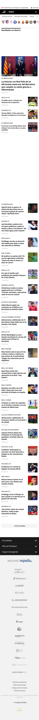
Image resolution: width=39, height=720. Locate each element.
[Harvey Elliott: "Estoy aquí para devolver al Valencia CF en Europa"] (33, 114)
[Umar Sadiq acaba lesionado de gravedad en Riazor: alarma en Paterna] (33, 510)
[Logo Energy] (19, 621)
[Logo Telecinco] (19, 578)
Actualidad (7, 540)
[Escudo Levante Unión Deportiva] (35, 22)
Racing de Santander (10, 430)
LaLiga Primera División (11, 317)
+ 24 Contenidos (19, 526)
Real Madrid (6, 349)
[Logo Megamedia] (20, 702)
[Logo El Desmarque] (19, 600)
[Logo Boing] (19, 614)
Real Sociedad (7, 368)
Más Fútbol (6, 253)
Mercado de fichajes (20, 16)
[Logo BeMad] (19, 628)
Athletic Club (7, 447)
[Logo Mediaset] (19, 562)
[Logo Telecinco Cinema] (19, 643)
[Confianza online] (19, 712)
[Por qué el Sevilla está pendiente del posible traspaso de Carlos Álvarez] (33, 274)
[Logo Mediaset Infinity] (20, 571)
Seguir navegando (10, 552)
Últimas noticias (7, 16)
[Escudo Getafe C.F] (31, 22)
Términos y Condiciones (20, 682)
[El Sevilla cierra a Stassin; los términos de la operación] (33, 101)
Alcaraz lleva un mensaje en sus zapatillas (15, 8)
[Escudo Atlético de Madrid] (7, 22)
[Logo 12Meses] (19, 650)
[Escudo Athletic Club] (3, 22)
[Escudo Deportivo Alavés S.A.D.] (15, 22)
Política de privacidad (19, 685)
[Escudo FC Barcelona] (27, 22)
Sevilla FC (5, 97)
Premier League (7, 285)
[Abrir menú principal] (36, 12)
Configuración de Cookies (19, 688)
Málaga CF (5, 238)
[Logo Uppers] (19, 636)
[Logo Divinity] (19, 592)
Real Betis (5, 476)
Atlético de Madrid (9, 302)
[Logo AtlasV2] (19, 658)
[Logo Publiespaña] (19, 664)
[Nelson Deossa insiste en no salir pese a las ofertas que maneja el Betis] (33, 480)
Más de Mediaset (9, 546)
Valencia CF (6, 110)
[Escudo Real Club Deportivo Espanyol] (23, 22)
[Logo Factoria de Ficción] (19, 607)
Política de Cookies (19, 690)
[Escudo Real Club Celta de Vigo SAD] (11, 22)
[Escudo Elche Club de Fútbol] (19, 22)
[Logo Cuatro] (19, 585)
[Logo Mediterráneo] (19, 672)
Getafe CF (5, 221)
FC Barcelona (7, 78)
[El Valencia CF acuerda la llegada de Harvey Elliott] (33, 467)
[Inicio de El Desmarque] (4, 12)
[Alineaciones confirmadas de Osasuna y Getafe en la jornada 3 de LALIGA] (33, 419)
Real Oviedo (6, 400)
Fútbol (11, 12)
